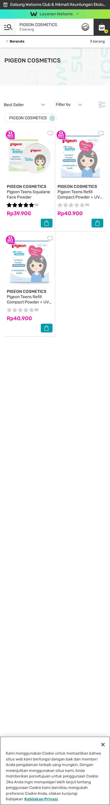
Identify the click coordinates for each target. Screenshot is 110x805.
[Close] (52, 118)
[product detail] (29, 156)
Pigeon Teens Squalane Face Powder (28, 192)
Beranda (17, 41)
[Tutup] (103, 744)
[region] (55, 770)
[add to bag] (47, 223)
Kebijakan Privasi (41, 799)
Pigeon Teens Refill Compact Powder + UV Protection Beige (28, 299)
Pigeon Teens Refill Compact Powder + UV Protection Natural (78, 194)
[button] (102, 27)
